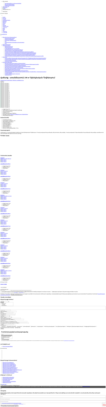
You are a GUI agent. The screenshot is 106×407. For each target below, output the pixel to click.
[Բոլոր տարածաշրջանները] (6, 335)
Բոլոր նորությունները (8, 346)
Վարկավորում (8, 74)
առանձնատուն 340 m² (5, 176)
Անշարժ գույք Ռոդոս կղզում (9, 366)
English (4, 17)
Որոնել (2, 328)
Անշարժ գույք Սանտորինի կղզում (10, 371)
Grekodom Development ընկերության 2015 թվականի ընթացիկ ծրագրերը (20, 52)
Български (5, 21)
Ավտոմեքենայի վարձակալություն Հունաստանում (16, 70)
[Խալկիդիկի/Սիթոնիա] (6, 337)
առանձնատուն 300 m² (5, 163)
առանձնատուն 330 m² (5, 201)
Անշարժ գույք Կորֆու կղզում (9, 365)
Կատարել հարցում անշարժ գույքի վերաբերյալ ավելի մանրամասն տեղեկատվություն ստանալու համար (26, 291)
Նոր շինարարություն (60, 326)
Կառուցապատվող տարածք (7, 327)
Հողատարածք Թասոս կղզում (9, 368)
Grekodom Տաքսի (8, 72)
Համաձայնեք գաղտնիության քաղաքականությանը (11, 403)
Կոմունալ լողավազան (49, 326)
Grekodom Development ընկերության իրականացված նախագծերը (19, 51)
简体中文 (4, 22)
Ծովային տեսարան (11, 326)
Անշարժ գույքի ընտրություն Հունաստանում (15, 63)
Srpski (4, 29)
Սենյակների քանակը (5, 318)
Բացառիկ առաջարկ (7, 379)
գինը (1, 312)
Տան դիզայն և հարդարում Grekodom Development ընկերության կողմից (20, 53)
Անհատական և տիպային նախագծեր (14, 50)
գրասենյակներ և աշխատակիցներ (13, 3)
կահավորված (26, 326)
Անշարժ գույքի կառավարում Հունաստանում (15, 65)
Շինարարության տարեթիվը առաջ (8, 321)
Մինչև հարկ (3, 317)
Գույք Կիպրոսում (6, 44)
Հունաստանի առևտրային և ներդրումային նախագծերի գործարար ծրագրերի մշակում (25, 59)
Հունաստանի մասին (10, 38)
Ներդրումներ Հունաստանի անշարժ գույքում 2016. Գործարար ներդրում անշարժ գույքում (25, 58)
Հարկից (2, 316)
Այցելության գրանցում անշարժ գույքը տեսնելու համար (65, 291)
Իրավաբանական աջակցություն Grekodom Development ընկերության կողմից (22, 64)
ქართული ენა (5, 26)
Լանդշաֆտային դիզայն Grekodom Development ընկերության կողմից (20, 54)
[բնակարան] (6, 303)
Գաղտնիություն (6, 380)
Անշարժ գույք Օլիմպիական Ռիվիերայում (12, 369)
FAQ (6, 43)
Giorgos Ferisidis (3, 284)
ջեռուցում (33, 326)
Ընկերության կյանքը (10, 5)
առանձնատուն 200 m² (5, 213)
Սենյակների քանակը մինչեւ (6, 319)
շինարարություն (6, 45)
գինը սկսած (3, 311)
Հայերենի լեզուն (6, 20)
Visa (5, 41)
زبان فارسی (5, 27)
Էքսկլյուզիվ (17, 327)
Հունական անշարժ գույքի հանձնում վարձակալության (17, 66)
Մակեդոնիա (10, 80)
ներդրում (5, 57)
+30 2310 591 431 (6, 6)
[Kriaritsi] (6, 338)
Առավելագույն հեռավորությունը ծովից (9, 322)
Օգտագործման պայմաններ (9, 381)
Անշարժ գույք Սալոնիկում (9, 363)
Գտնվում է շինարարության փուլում (75, 326)
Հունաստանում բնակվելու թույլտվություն (14, 42)
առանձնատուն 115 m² (5, 188)
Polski (4, 28)
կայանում (19, 326)
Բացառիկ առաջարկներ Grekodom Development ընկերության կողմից (20, 68)
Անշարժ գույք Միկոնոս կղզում (10, 370)
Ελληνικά (4, 18)
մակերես (2, 314)
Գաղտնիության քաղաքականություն (69, 340)
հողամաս (2, 325)
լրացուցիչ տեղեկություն (10, 40)
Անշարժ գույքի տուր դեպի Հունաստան (14, 67)
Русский (4, 19)
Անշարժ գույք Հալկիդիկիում (9, 364)
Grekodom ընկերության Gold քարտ (12, 73)
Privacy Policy (16, 292)
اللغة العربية (5, 32)
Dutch (4, 24)
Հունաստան (3, 80)
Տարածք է (2, 313)
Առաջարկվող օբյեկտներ (8, 377)
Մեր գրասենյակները (9, 4)
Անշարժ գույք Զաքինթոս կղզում (10, 367)
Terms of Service (21, 292)
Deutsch (4, 23)
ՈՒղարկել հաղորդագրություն (9, 405)
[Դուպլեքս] (6, 304)
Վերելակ (4, 326)
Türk (3, 30)
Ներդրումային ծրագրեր (10, 60)
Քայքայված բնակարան (90, 326)
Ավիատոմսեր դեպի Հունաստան (12, 69)
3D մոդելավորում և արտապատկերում (14, 49)
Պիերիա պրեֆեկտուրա (18, 80)
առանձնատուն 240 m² (5, 275)
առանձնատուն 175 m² (5, 226)
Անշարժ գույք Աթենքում (8, 362)
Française (4, 25)
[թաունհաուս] (6, 305)
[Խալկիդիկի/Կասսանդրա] (6, 336)
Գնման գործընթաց (9, 39)
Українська (5, 31)
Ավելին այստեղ (86, 386)
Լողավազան (40, 326)
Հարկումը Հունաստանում (11, 61)
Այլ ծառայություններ (7, 62)
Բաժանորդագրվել (5, 339)
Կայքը (1, 324)
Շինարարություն (9, 46)
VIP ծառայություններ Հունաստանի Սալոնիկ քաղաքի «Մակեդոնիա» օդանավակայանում (25, 71)
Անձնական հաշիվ (7, 382)
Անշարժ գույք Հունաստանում (9, 37)
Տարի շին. (2, 320)
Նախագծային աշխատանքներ (12, 48)
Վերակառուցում (8, 47)
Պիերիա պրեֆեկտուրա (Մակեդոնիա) (19, 114)
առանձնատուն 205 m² (5, 238)
